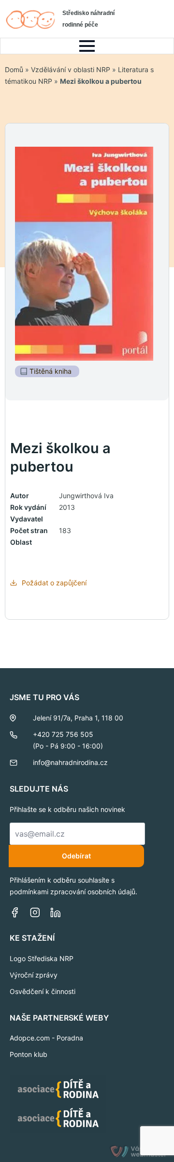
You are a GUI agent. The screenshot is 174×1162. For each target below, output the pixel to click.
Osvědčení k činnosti (42, 991)
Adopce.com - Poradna (46, 1038)
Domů (14, 69)
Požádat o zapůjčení (54, 583)
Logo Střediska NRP (41, 958)
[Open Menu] (87, 46)
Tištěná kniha (50, 371)
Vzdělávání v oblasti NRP (70, 69)
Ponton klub (28, 1054)
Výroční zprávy (34, 975)
